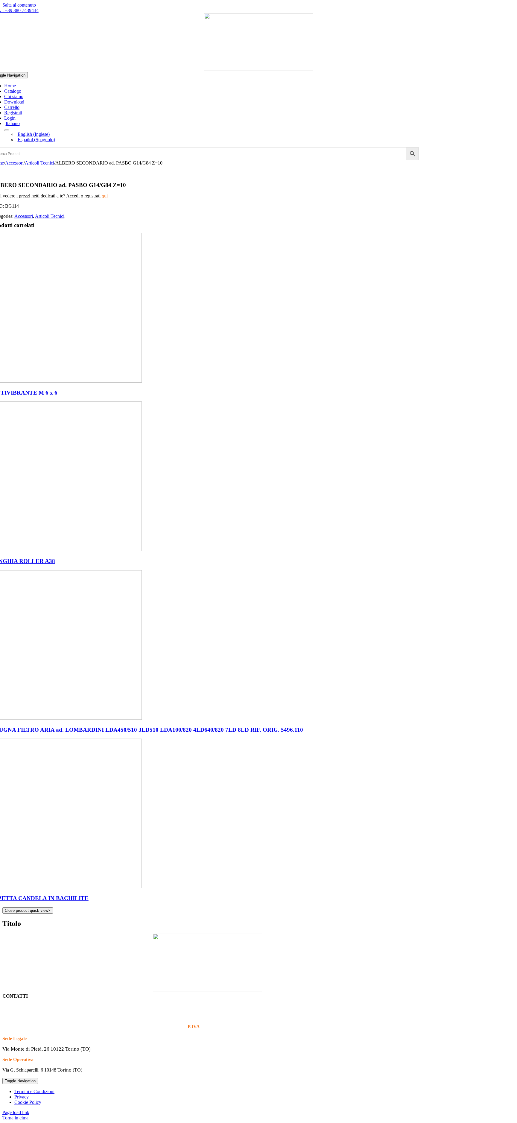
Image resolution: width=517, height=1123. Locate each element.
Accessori (23, 216)
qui (105, 195)
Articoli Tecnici (49, 216)
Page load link (15, 1112)
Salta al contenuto (19, 4)
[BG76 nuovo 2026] (258, 69)
